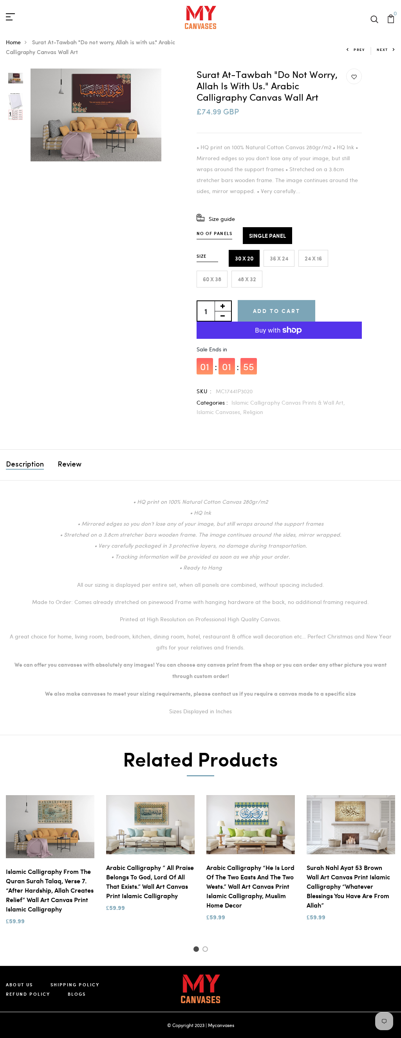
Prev (359, 49)
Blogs (77, 994)
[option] (15, 79)
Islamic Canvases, (220, 412)
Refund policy (28, 994)
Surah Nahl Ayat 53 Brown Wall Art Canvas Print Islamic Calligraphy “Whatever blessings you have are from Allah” (348, 886)
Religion (253, 412)
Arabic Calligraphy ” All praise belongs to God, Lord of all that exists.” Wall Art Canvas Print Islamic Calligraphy (150, 881)
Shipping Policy (75, 984)
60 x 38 (212, 279)
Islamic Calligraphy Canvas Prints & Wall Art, (288, 402)
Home (13, 42)
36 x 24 (279, 258)
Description (25, 464)
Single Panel (267, 235)
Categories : (212, 402)
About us (19, 984)
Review (69, 464)
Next (382, 49)
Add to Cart (276, 311)
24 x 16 (313, 258)
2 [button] (206, 950)
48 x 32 (247, 279)
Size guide (222, 218)
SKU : (204, 391)
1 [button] (197, 950)
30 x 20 (244, 258)
